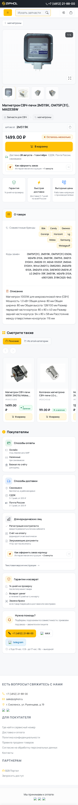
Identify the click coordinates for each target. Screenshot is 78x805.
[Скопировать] (70, 127)
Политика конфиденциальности (21, 737)
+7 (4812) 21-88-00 (61, 4)
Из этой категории (37, 341)
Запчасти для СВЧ (17, 117)
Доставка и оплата (13, 732)
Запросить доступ (13, 775)
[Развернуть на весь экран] (69, 78)
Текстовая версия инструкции (20, 565)
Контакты (7, 752)
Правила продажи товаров (18, 742)
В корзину (41, 146)
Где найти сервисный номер (18, 727)
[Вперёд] (13, 350)
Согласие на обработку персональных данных (29, 747)
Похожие (14, 341)
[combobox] (29, 12)
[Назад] (5, 350)
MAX (47, 633)
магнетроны (44, 117)
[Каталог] (8, 12)
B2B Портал (12, 770)
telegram (18, 642)
